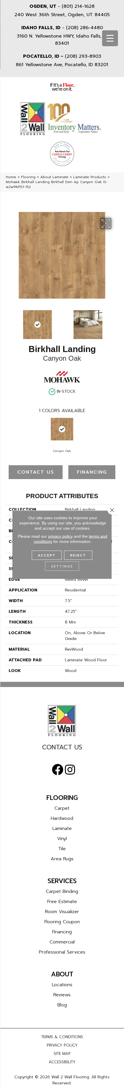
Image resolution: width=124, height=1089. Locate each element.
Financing (92, 472)
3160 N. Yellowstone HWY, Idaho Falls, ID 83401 (62, 40)
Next (115, 322)
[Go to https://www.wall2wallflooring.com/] (62, 720)
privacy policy (60, 536)
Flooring (28, 177)
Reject (78, 555)
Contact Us (35, 472)
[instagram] (70, 770)
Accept (47, 555)
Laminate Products (89, 177)
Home (11, 177)
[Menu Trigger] (110, 38)
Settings (62, 566)
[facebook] (57, 770)
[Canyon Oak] (62, 429)
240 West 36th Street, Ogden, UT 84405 (62, 14)
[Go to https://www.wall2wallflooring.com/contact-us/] (62, 748)
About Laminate (54, 177)
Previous (9, 322)
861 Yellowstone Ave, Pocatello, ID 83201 (62, 64)
